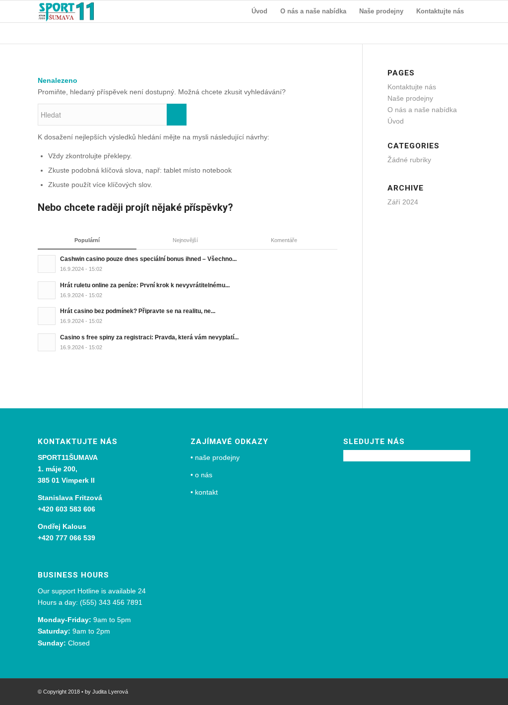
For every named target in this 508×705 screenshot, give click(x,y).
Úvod (395, 121)
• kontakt (204, 492)
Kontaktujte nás (411, 87)
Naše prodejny (410, 98)
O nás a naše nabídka (422, 110)
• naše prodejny (215, 457)
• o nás (201, 475)
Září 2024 (402, 202)
